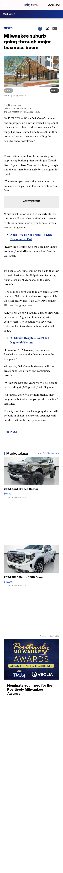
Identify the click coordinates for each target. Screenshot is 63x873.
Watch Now (53, 5)
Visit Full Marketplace (48, 453)
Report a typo (12, 432)
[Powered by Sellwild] (54, 636)
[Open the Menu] (5, 5)
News (8, 28)
